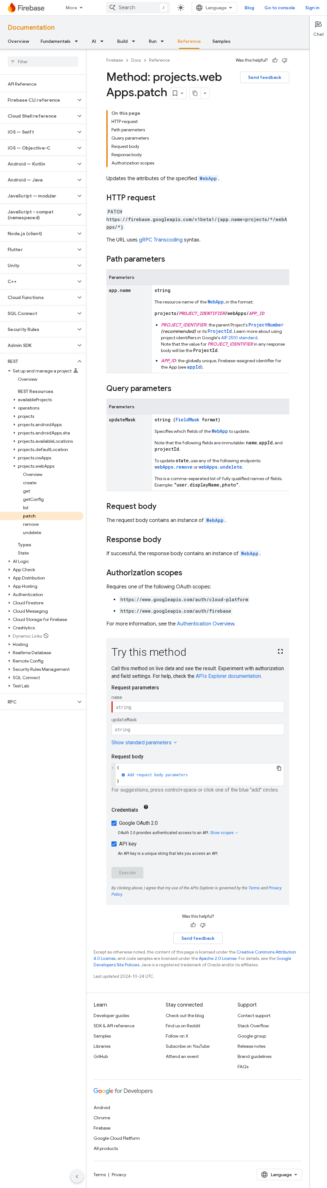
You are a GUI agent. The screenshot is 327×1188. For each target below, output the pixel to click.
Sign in (312, 8)
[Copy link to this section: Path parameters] (171, 260)
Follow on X (177, 1036)
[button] (38, 100)
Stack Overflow (253, 1026)
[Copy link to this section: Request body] (162, 507)
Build (122, 41)
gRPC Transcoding (161, 240)
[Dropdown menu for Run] (164, 41)
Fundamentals (56, 41)
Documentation (31, 28)
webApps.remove (174, 467)
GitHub (101, 1056)
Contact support (254, 1015)
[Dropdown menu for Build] (135, 41)
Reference (189, 41)
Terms (100, 1174)
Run (152, 41)
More (71, 8)
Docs (136, 60)
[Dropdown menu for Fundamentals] (78, 41)
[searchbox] (43, 62)
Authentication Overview (205, 624)
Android (102, 1107)
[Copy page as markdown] (195, 93)
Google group (252, 1036)
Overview (18, 41)
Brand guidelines (254, 1056)
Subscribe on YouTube (187, 1046)
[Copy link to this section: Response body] (167, 540)
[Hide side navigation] (77, 1176)
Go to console (279, 8)
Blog (249, 8)
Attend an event (182, 1056)
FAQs (243, 1066)
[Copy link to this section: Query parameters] (177, 389)
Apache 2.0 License (218, 958)
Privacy (119, 1174)
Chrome (102, 1118)
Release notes (251, 1046)
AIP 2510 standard (239, 338)
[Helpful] (275, 60)
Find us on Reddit (183, 1026)
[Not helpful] (284, 60)
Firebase (114, 60)
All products (106, 1148)
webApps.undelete (220, 467)
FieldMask (187, 420)
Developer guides (111, 1015)
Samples (221, 41)
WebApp (208, 178)
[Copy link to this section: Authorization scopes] (188, 573)
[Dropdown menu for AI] (103, 41)
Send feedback (264, 77)
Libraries (102, 1046)
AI (94, 41)
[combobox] (138, 7)
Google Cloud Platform (117, 1138)
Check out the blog (185, 1015)
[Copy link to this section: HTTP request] (162, 198)
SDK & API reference (114, 1026)
